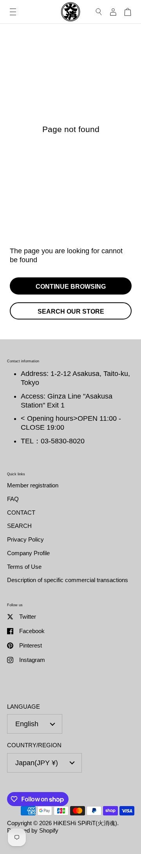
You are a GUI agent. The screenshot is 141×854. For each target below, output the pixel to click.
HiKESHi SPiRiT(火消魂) (85, 823)
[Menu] (13, 12)
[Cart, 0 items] (127, 12)
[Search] (99, 12)
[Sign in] (113, 12)
